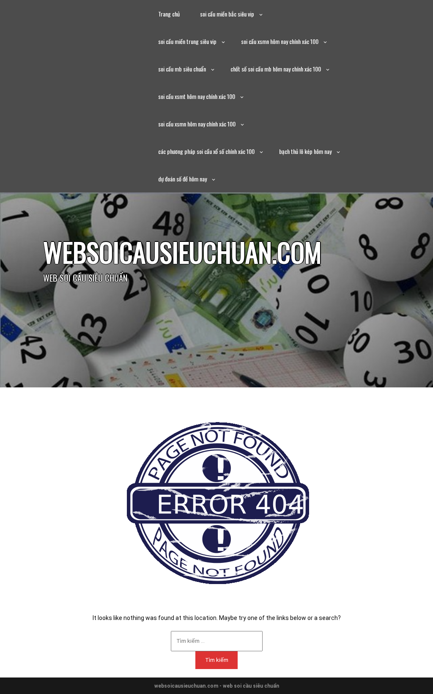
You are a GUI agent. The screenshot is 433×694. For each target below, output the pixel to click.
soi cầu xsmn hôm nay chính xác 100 (279, 41)
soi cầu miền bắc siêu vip (227, 13)
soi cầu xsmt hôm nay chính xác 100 (196, 96)
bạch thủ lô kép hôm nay (305, 151)
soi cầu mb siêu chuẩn (182, 68)
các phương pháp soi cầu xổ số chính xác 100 (206, 151)
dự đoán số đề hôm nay (182, 178)
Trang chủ (169, 13)
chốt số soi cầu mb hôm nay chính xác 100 (275, 68)
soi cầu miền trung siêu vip (187, 41)
